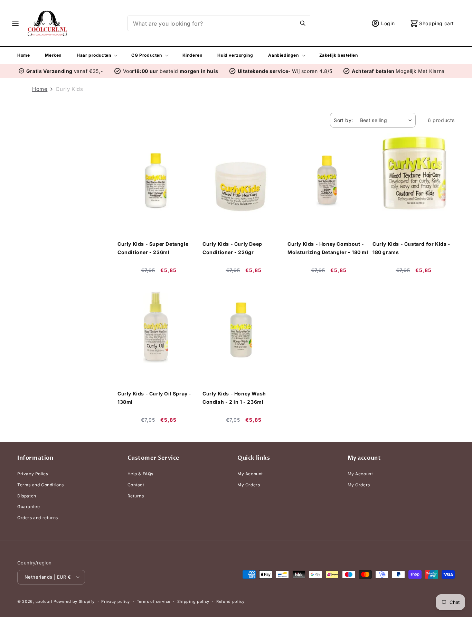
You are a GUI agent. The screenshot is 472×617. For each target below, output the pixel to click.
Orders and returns (37, 517)
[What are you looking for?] (302, 23)
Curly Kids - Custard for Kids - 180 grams (411, 248)
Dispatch (26, 495)
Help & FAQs (141, 474)
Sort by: (343, 120)
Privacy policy (115, 601)
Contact (136, 484)
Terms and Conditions (40, 484)
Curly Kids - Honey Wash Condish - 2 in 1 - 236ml (234, 398)
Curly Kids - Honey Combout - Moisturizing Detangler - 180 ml (327, 248)
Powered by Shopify (74, 601)
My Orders (248, 484)
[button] (15, 23)
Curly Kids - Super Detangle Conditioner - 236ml (152, 248)
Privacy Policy (32, 474)
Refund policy (230, 601)
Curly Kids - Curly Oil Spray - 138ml (154, 398)
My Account (250, 474)
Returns (136, 495)
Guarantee (28, 506)
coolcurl (44, 601)
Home (39, 89)
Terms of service (153, 601)
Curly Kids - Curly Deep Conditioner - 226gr (232, 248)
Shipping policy (193, 601)
